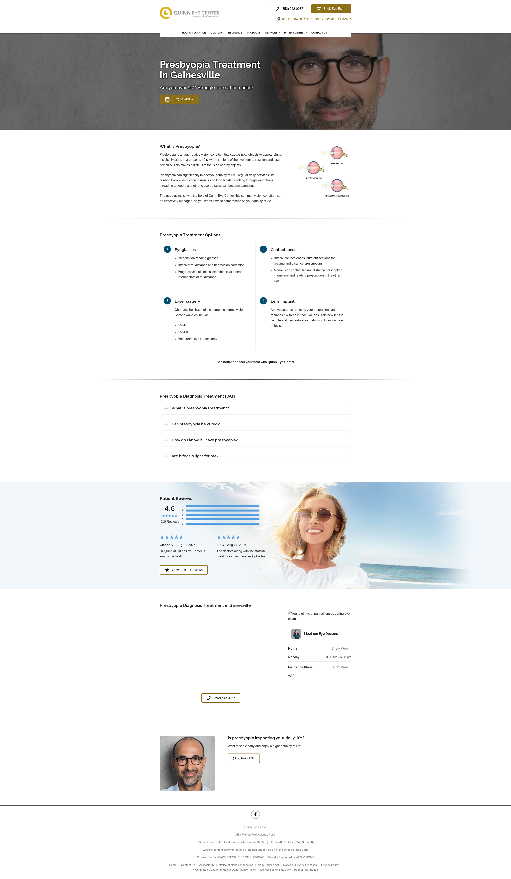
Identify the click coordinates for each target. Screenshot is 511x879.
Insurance (235, 32)
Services (271, 32)
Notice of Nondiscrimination (236, 864)
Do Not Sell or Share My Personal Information (289, 869)
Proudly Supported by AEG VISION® (291, 857)
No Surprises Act (268, 864)
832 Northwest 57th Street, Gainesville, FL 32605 (316, 19)
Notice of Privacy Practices (300, 864)
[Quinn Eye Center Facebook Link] (255, 814)
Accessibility (206, 864)
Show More (340, 648)
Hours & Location (194, 32)
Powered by (230, 857)
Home (173, 864)
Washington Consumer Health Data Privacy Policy (224, 869)
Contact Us (319, 32)
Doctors (217, 32)
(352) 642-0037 (277, 842)
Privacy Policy (330, 864)
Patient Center (294, 32)
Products (253, 32)
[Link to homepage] (200, 13)
